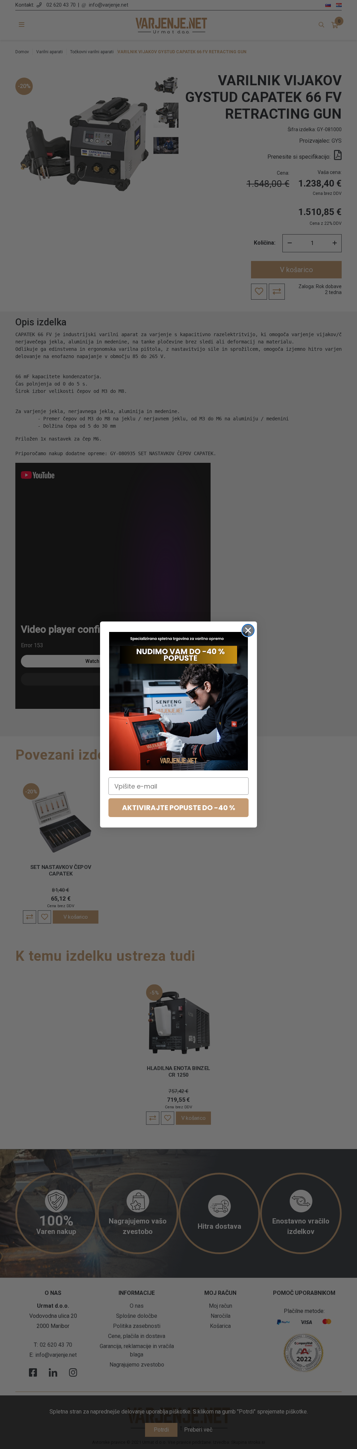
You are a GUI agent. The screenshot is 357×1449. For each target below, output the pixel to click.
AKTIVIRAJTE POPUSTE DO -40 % (178, 808)
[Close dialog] (248, 630)
